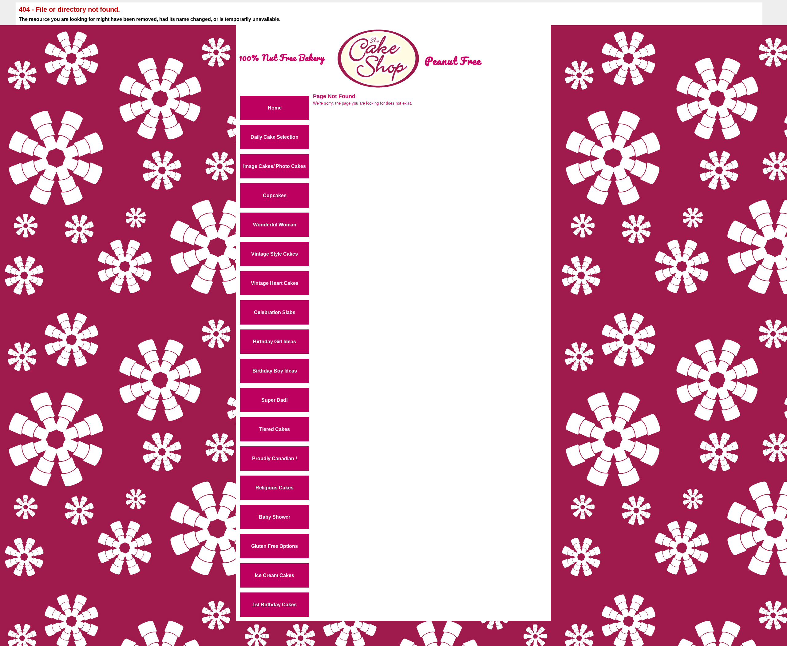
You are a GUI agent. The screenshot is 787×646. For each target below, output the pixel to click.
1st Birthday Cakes (274, 604)
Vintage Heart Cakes (275, 283)
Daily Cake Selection (275, 137)
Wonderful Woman (274, 224)
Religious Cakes (274, 487)
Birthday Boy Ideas (274, 370)
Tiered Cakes (274, 429)
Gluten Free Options (274, 546)
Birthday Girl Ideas (274, 341)
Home (275, 107)
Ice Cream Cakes (274, 575)
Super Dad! (274, 400)
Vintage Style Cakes (274, 254)
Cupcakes (275, 195)
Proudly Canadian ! (274, 458)
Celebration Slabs (274, 312)
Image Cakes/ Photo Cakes (274, 166)
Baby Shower (274, 517)
